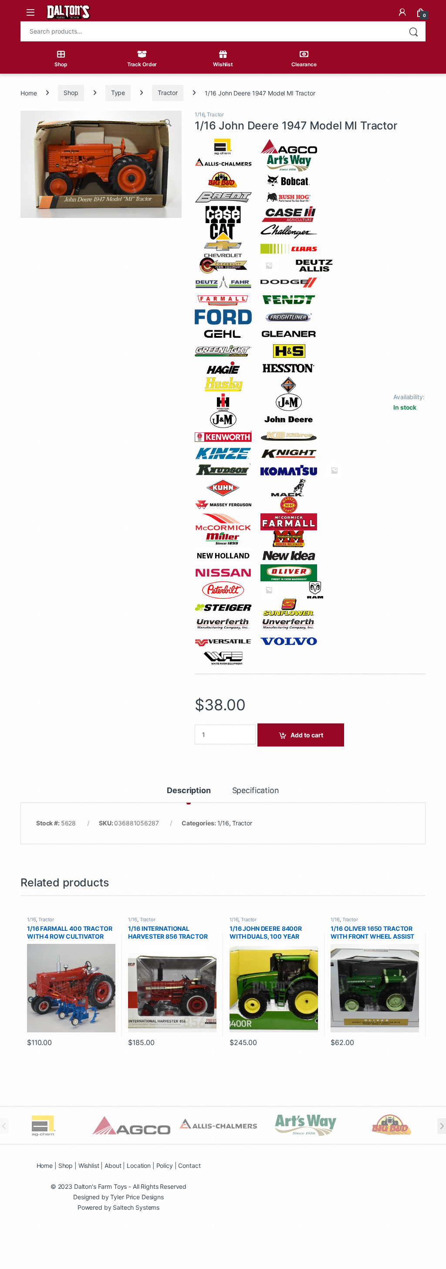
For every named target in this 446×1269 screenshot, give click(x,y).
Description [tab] (188, 791)
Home (28, 92)
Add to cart (307, 735)
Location (139, 1165)
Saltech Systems (136, 1207)
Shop (60, 64)
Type (118, 92)
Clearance (304, 64)
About (113, 1165)
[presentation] (441, 1126)
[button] (168, 123)
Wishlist (223, 64)
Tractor (168, 92)
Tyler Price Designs (136, 1197)
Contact (189, 1165)
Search (413, 31)
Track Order (142, 64)
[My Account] (402, 12)
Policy (164, 1165)
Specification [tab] (255, 791)
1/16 (199, 114)
